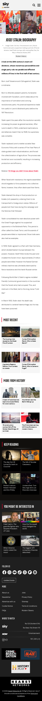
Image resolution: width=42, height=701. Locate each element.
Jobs (23, 593)
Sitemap (25, 602)
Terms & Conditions (29, 606)
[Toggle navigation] (38, 5)
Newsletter (6, 597)
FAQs (4, 610)
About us (5, 593)
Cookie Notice (7, 606)
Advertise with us (8, 602)
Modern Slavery (28, 610)
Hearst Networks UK (14, 691)
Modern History (21, 56)
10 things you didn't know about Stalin (23, 171)
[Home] (6, 5)
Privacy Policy (27, 597)
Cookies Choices (9, 580)
